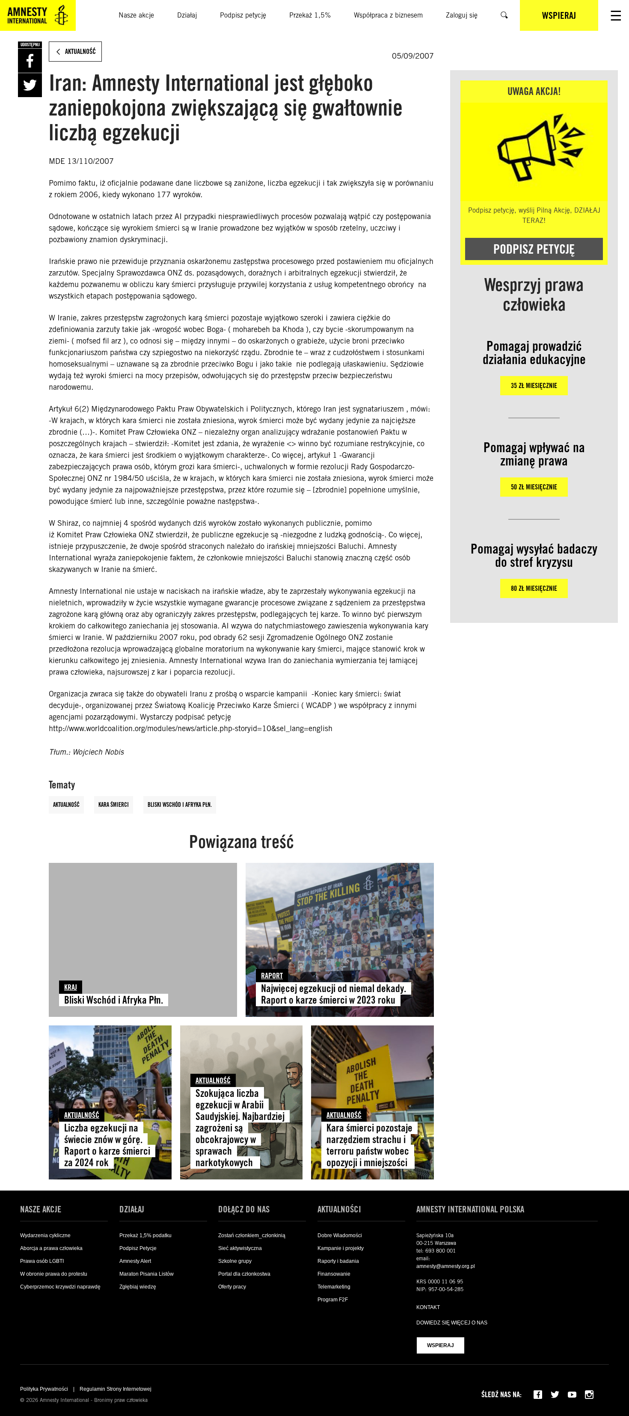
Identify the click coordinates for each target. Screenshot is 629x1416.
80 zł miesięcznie (534, 588)
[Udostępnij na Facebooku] (30, 61)
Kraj (70, 987)
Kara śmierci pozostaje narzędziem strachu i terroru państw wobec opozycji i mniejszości (369, 1145)
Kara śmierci (113, 804)
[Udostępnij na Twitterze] (30, 85)
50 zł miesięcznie (534, 487)
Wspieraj (440, 1345)
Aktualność (66, 804)
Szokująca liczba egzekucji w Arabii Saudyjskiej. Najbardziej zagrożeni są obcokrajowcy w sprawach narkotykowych (240, 1127)
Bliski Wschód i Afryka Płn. (180, 804)
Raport (272, 975)
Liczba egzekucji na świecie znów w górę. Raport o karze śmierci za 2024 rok (107, 1145)
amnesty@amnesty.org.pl (445, 1266)
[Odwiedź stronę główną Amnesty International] (38, 15)
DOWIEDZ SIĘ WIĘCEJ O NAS (451, 1323)
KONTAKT (428, 1307)
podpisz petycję (534, 249)
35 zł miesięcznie (534, 386)
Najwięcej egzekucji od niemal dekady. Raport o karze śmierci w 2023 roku (333, 994)
